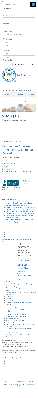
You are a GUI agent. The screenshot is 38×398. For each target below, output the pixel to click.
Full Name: (7, 8)
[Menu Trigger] (33, 4)
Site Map (9, 298)
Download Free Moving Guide (12, 358)
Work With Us (10, 300)
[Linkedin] (21, 370)
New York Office (24, 255)
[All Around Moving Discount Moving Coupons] (17, 239)
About (8, 282)
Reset (31, 64)
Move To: (6, 50)
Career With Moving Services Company (19, 284)
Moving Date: (8, 31)
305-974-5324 (26, 91)
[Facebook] (21, 361)
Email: (5, 16)
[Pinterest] (21, 368)
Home (13, 102)
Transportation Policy (13, 288)
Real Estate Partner (12, 333)
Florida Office (23, 268)
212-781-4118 (16, 91)
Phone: (6, 23)
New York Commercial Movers (16, 314)
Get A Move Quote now (13, 94)
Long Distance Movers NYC (15, 310)
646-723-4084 (6, 91)
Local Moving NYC (12, 308)
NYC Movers (10, 312)
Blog (7, 290)
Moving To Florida (12, 318)
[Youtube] (21, 365)
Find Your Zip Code (9, 60)
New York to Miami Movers (15, 320)
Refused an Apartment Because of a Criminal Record (17, 150)
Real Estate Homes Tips (14, 141)
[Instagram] (21, 363)
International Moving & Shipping (16, 316)
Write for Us (10, 322)
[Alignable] (21, 373)
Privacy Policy (10, 286)
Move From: (7, 39)
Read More (5, 161)
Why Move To (10, 296)
